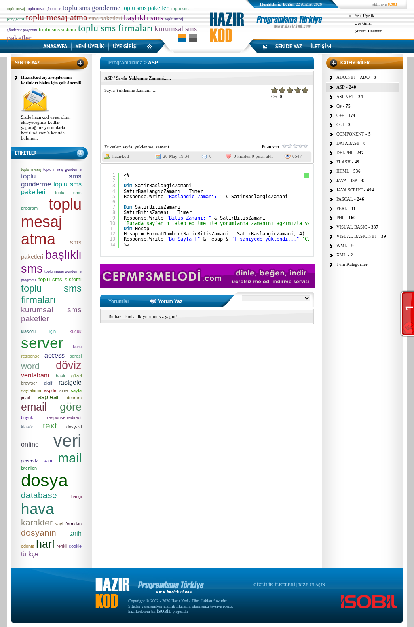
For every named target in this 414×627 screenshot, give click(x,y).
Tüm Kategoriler (352, 264)
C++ (340, 115)
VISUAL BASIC (351, 227)
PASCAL (344, 199)
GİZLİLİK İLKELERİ (274, 585)
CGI (340, 124)
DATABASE (347, 143)
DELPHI (344, 152)
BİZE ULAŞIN (311, 585)
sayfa (127, 146)
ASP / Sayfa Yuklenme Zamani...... (137, 78)
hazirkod (120, 156)
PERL (341, 208)
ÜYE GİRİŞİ (125, 47)
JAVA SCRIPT (349, 189)
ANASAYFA (55, 47)
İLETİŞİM (320, 47)
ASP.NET (345, 96)
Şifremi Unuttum (368, 31)
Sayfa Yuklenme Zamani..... (130, 90)
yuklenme (144, 146)
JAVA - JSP (346, 180)
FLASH (343, 161)
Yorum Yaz (170, 301)
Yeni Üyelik (364, 15)
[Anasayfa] (267, 34)
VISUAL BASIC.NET (356, 236)
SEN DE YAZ (288, 47)
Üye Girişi (363, 23)
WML (341, 245)
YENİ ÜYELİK (90, 47)
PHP (340, 217)
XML (341, 254)
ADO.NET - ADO (353, 77)
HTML (342, 171)
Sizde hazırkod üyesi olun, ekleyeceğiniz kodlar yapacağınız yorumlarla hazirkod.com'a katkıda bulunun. (46, 127)
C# (339, 106)
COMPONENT (350, 133)
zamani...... (166, 146)
